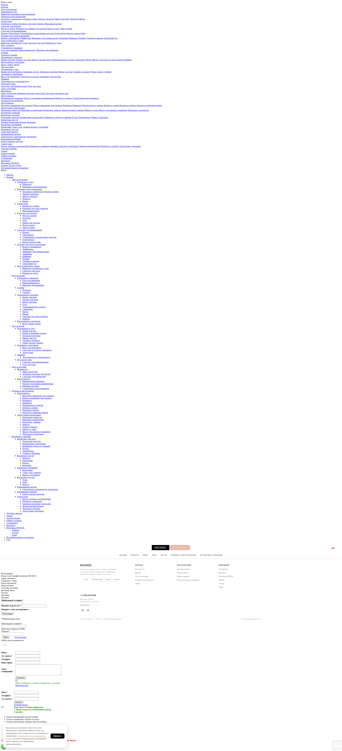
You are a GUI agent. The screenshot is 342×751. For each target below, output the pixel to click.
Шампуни (5, 14)
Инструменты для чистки (12, 62)
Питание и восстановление (13, 16)
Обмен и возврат (8, 156)
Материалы (6, 91)
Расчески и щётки (128, 105)
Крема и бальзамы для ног (27, 72)
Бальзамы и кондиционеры (23, 14)
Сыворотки (80, 60)
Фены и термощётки (10, 38)
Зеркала (65, 110)
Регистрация (8, 614)
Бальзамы (31, 122)
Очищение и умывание (11, 48)
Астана (12, 165)
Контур (14, 132)
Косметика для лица (10, 115)
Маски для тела (65, 72)
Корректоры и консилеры (31, 117)
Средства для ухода (36, 43)
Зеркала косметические (89, 146)
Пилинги (5, 55)
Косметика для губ (9, 120)
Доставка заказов (9, 149)
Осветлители (60, 33)
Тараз (18, 165)
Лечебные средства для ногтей (31, 93)
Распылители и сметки (92, 105)
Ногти (164, 555)
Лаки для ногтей (8, 93)
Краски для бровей (39, 127)
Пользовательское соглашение (15, 168)
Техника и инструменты (12, 101)
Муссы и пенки (8, 28)
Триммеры (64, 38)
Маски (82, 19)
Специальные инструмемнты (85, 98)
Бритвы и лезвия (111, 105)
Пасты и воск (53, 28)
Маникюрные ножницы (12, 98)
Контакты (5, 161)
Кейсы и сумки (92, 110)
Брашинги (77, 105)
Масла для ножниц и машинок (113, 110)
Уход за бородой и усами (12, 40)
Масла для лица (39, 60)
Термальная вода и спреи (63, 60)
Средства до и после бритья (111, 60)
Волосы (135, 555)
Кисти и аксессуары (76, 33)
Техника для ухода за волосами (15, 36)
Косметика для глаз (10, 129)
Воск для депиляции (10, 77)
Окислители (14, 33)
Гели (26, 28)
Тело (154, 555)
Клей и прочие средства (12, 141)
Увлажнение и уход (10, 69)
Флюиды (74, 19)
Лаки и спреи (66, 28)
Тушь (3, 132)
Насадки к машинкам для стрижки (17, 105)
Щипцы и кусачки (63, 98)
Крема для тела (8, 72)
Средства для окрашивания (13, 31)
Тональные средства (10, 117)
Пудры (75, 117)
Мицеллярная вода (27, 50)
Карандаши (14, 122)
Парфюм (5, 79)
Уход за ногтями (8, 89)
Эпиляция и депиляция (11, 74)
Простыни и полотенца (138, 110)
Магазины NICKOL (10, 163)
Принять (57, 736)
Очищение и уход (9, 12)
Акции (4, 151)
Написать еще (21, 685)
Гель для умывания (9, 50)
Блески (23, 122)
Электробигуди (111, 38)
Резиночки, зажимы (52, 110)
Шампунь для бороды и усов (14, 43)
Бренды (4, 4)
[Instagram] (82, 610)
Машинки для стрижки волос (45, 38)
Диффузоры (25, 38)
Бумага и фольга (76, 110)
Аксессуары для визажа (130, 146)
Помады (5, 122)
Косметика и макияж (10, 113)
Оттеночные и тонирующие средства (37, 33)
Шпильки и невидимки (32, 110)
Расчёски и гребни (9, 24)
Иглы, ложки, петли (10, 64)
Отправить (20, 678)
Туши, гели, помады (21, 127)
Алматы (4, 165)
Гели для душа (34, 86)
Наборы (128, 60)
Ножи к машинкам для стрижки (47, 105)
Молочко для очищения (47, 50)
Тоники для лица (23, 60)
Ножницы (67, 105)
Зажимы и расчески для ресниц (64, 146)
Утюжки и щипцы (94, 38)
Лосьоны (20, 28)
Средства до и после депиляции (34, 77)
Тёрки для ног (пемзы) (101, 72)
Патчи (89, 60)
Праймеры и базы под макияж (57, 117)
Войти (6, 637)
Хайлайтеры (84, 117)
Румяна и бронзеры (99, 117)
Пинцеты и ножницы (40, 146)
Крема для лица (8, 60)
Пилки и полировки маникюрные (39, 98)
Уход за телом (7, 67)
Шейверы (73, 38)
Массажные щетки (53, 24)
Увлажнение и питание (11, 57)
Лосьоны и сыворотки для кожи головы (19, 19)
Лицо (145, 555)
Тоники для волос (46, 19)
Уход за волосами (9, 9)
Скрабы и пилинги (81, 72)
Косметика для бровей (11, 125)
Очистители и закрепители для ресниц (18, 137)
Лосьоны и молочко (49, 72)
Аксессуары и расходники (13, 108)
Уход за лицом (7, 45)
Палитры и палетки (110, 146)
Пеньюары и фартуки (11, 110)
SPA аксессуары (8, 84)
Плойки (82, 38)
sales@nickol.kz (85, 605)
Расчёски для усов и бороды (31, 24)
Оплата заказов (8, 153)
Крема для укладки (38, 28)
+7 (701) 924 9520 (88, 595)
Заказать (18, 702)
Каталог (4, 7)
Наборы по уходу (54, 43)
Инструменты (7, 96)
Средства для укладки (11, 26)
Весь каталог (140, 569)
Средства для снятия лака (56, 93)
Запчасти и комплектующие (149, 105)
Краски (4, 33)
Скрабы (4, 52)
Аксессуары (6, 21)
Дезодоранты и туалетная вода (15, 81)
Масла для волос (62, 19)
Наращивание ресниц (11, 134)
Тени (8, 132)
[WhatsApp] (88, 610)
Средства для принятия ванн (14, 86)
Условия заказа (21, 705)
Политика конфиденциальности (251, 619)
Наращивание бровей (11, 139)
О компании (6, 158)
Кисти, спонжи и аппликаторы (15, 146)
